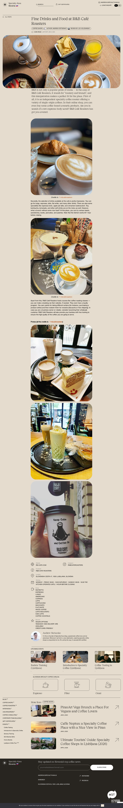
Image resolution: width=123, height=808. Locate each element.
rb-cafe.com (41, 565)
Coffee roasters (10, 705)
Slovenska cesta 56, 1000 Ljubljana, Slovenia (54, 784)
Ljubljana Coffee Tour (11, 743)
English (119, 5)
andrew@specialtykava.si (110, 2)
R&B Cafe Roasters (43, 571)
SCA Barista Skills (9, 737)
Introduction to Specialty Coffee (13, 730)
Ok (102, 805)
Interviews (7, 708)
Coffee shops (37, 28)
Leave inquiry (107, 5)
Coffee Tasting (8, 727)
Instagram (85, 776)
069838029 (41, 780)
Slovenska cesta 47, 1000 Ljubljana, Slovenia (54, 576)
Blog (5, 699)
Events (6, 724)
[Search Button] (36, 4)
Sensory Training (9, 733)
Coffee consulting (10, 715)
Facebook (85, 780)
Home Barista (8, 740)
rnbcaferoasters (75, 565)
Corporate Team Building (12, 718)
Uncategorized (9, 712)
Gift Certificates (9, 721)
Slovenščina (116, 5)
